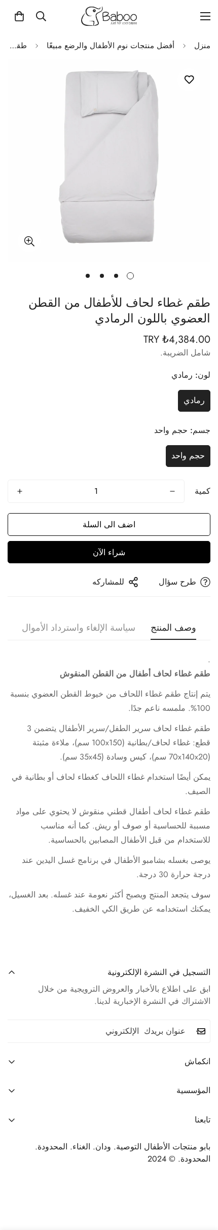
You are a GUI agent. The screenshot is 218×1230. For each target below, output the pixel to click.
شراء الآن (109, 552)
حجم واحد (188, 455)
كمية (202, 491)
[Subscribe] (199, 1031)
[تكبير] (29, 241)
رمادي (194, 400)
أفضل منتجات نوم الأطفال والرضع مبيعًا (110, 45)
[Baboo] (109, 16)
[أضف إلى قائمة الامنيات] (188, 79)
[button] (19, 16)
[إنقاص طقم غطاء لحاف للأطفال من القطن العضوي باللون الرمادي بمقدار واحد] (172, 491)
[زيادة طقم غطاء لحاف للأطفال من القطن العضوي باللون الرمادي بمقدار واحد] (19, 491)
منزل (202, 45)
